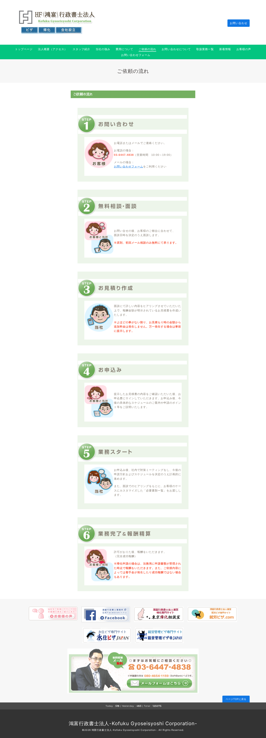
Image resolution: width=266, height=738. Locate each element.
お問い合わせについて (176, 49)
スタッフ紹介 (81, 49)
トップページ (24, 49)
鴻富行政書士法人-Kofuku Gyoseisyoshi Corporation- (133, 723)
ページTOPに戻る (236, 699)
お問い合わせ (238, 23)
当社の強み (103, 49)
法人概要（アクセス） (52, 49)
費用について (124, 49)
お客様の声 (243, 49)
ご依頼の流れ (147, 49)
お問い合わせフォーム (135, 55)
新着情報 (225, 49)
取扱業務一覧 (205, 49)
